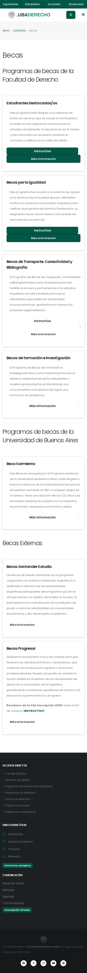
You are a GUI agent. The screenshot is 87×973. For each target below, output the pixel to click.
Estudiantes (32, 4)
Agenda (8, 896)
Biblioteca (14, 856)
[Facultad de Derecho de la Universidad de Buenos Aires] (29, 15)
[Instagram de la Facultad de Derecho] (43, 963)
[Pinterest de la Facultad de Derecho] (63, 963)
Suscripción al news (17, 910)
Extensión (19, 30)
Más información (43, 159)
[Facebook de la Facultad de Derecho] (24, 963)
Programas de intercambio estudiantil (28, 786)
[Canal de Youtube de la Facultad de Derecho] (53, 963)
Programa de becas (17, 805)
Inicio (6, 30)
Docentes (54, 4)
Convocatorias (13, 903)
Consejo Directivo (16, 773)
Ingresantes (10, 4)
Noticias (8, 890)
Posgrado (14, 849)
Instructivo (42, 151)
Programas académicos (20, 812)
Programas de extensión (20, 792)
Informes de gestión (17, 780)
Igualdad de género (20, 841)
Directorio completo (17, 865)
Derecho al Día (13, 883)
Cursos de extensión (18, 799)
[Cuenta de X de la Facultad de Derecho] (34, 963)
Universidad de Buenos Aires (43, 946)
